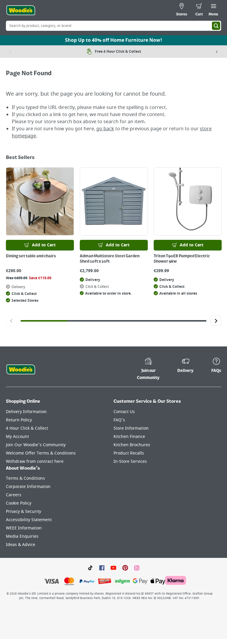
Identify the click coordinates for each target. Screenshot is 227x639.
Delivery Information (26, 412)
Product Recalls (129, 453)
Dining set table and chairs (31, 256)
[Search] (216, 26)
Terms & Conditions (25, 478)
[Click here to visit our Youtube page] (113, 567)
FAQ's (119, 420)
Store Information (131, 428)
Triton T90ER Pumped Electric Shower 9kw (182, 259)
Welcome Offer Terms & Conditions (41, 453)
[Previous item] (10, 51)
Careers (13, 495)
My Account (17, 437)
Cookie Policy (18, 503)
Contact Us (124, 412)
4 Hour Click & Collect (27, 428)
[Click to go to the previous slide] (11, 321)
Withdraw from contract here (35, 461)
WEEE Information (24, 528)
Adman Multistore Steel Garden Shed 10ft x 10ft (110, 259)
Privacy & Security (23, 511)
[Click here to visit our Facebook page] (102, 567)
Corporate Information (28, 487)
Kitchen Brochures (132, 445)
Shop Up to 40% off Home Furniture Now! (113, 40)
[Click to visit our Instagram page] (137, 567)
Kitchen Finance (129, 437)
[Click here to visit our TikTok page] (90, 567)
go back (105, 128)
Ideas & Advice (20, 545)
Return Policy (19, 420)
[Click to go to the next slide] (216, 321)
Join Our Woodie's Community (36, 445)
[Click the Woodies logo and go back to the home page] (20, 10)
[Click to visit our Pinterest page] (125, 567)
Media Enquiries (22, 536)
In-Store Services (130, 461)
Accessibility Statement (29, 520)
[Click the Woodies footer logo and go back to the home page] (20, 369)
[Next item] (216, 51)
